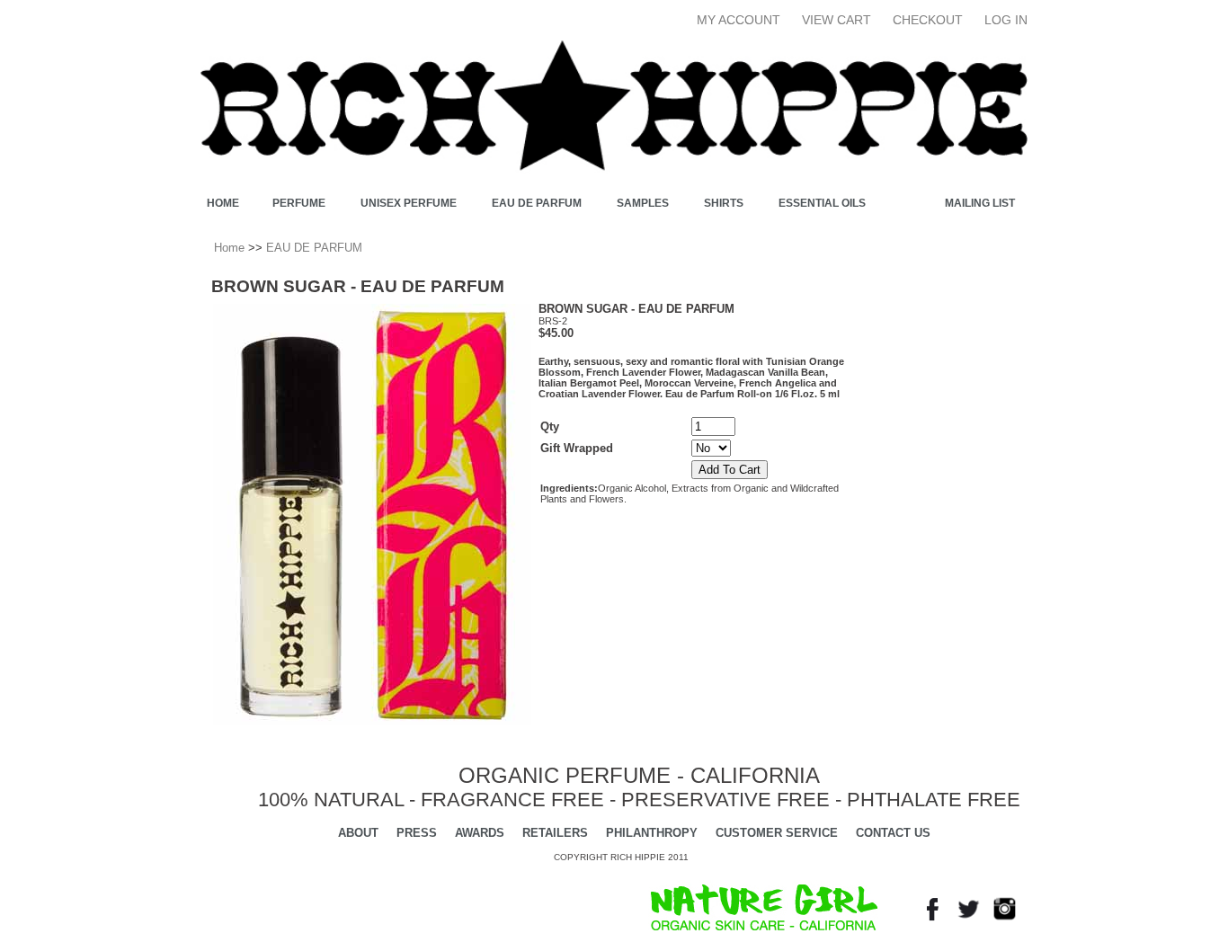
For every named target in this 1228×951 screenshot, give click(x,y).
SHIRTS (723, 203)
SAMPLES (643, 203)
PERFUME (298, 203)
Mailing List (980, 203)
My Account (738, 20)
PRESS (416, 833)
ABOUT (358, 833)
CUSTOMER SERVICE (777, 833)
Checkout (928, 20)
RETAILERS (555, 833)
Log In (1006, 20)
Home (223, 203)
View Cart (836, 20)
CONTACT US (893, 833)
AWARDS (479, 833)
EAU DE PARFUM (537, 203)
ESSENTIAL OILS (822, 203)
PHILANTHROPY (652, 833)
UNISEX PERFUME (408, 203)
